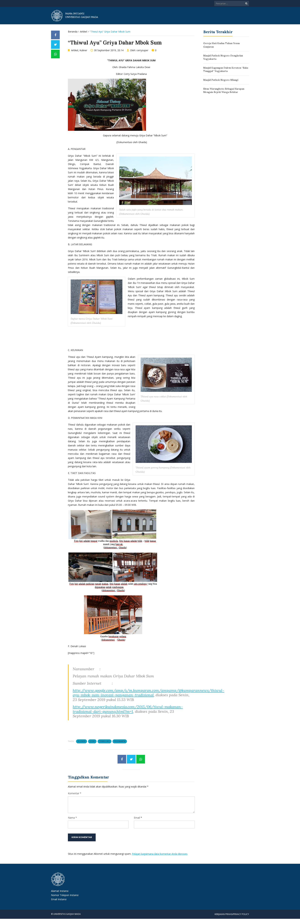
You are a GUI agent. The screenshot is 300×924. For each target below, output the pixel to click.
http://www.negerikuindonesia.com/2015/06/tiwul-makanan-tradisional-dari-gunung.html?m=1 (128, 709)
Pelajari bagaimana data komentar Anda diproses (160, 853)
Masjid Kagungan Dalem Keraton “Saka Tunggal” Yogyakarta (225, 69)
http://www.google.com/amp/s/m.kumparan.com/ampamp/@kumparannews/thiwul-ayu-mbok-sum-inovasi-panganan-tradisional (148, 692)
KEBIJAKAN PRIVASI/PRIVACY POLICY (232, 914)
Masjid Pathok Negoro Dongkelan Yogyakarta (223, 57)
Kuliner (83, 50)
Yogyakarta (119, 741)
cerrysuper (142, 50)
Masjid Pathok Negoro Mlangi (220, 79)
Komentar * (74, 793)
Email (137, 817)
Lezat (92, 741)
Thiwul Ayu (104, 741)
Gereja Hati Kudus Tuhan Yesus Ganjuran (221, 45)
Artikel (83, 31)
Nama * (72, 817)
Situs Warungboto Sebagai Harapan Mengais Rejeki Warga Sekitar (223, 90)
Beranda (72, 31)
